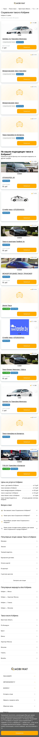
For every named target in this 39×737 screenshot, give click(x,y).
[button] (36, 28)
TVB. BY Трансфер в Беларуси (13, 465)
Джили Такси (7, 306)
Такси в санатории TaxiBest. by (13, 242)
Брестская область (24, 8)
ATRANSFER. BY (8, 178)
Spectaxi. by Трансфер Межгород (14, 39)
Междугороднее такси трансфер (14, 71)
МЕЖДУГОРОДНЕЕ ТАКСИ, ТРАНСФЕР (17, 274)
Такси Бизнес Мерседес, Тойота (14, 369)
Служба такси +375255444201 (13, 210)
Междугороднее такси (10, 103)
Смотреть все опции (19, 580)
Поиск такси (12, 8)
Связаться (27, 47)
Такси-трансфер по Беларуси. (13, 135)
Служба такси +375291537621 (13, 338)
